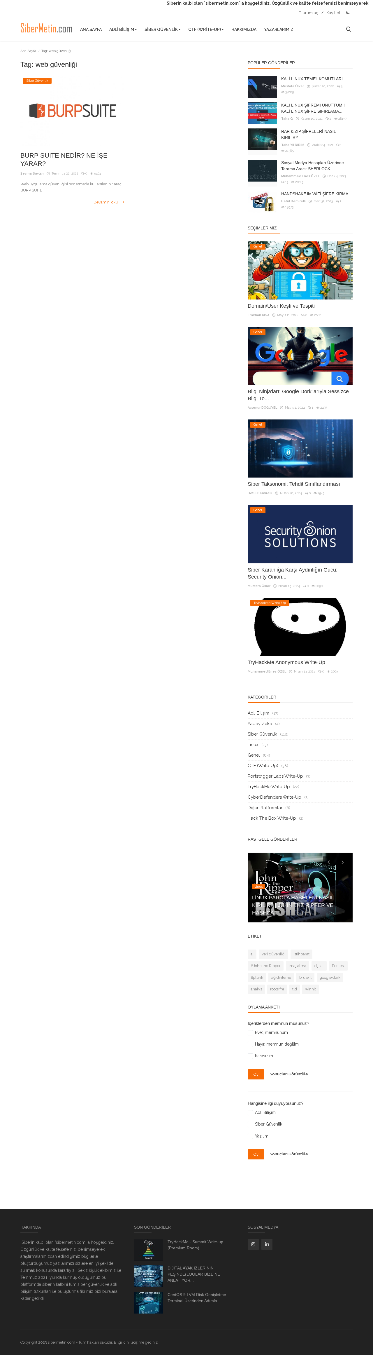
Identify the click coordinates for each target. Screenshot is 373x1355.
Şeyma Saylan (32, 173)
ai (252, 954)
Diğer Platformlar (265, 807)
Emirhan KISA (258, 315)
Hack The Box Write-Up (272, 818)
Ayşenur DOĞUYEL (262, 408)
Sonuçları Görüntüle (289, 1074)
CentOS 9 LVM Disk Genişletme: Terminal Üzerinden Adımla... (197, 1297)
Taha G (287, 119)
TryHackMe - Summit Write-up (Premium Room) (195, 1244)
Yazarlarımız (278, 29)
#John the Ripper (266, 966)
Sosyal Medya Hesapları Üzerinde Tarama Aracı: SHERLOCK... (312, 165)
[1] (348, 12)
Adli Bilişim (121, 29)
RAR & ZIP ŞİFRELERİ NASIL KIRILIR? (308, 134)
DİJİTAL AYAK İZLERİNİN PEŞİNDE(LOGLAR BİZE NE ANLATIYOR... (194, 1274)
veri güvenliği (273, 954)
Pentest (338, 966)
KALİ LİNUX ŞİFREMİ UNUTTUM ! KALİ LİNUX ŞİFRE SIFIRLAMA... (313, 108)
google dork (330, 977)
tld (294, 989)
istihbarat (301, 954)
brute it (305, 977)
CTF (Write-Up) (204, 29)
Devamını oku (106, 202)
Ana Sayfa (91, 29)
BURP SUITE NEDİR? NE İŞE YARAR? (64, 159)
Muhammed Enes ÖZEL (300, 176)
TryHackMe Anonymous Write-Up (286, 662)
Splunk (257, 977)
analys (256, 989)
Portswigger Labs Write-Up (275, 776)
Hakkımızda (243, 29)
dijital (319, 966)
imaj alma (297, 966)
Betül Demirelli (293, 201)
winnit (310, 989)
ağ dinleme (281, 977)
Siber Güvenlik (161, 29)
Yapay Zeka (260, 723)
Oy (256, 1074)
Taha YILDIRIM (292, 145)
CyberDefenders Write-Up (274, 797)
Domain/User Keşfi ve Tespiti (281, 306)
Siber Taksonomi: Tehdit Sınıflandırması (294, 484)
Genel (254, 755)
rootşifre (277, 989)
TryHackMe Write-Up (269, 786)
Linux (253, 744)
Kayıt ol (333, 13)
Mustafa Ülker (292, 86)
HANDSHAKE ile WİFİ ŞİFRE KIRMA (314, 193)
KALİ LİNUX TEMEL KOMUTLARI (312, 78)
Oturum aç (308, 13)
